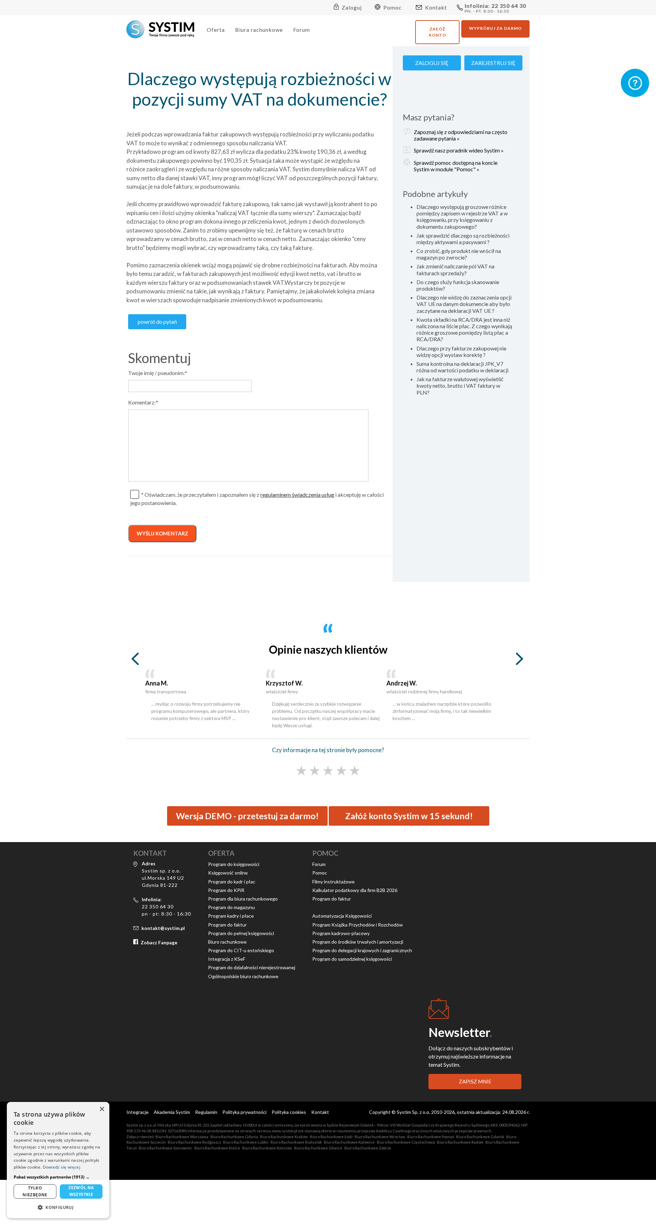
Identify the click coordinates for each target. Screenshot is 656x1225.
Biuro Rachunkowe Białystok (296, 1142)
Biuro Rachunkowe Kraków (284, 1136)
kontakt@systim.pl (163, 928)
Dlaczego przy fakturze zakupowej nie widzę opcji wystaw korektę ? (461, 351)
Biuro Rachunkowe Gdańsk (480, 1136)
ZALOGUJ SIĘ (432, 62)
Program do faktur (227, 925)
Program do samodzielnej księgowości (352, 959)
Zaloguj (351, 7)
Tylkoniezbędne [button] (35, 1191)
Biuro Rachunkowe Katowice (349, 1142)
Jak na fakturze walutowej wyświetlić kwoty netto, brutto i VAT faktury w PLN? (459, 385)
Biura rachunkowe (259, 29)
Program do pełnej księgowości (241, 933)
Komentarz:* (143, 402)
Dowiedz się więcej (61, 1167)
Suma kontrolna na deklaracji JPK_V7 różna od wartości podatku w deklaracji (462, 366)
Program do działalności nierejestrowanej (251, 967)
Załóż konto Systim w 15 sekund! (409, 816)
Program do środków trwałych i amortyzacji (357, 942)
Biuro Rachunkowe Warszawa (181, 1136)
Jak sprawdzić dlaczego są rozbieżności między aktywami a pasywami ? (462, 238)
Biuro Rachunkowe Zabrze (367, 1148)
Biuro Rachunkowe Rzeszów (267, 1148)
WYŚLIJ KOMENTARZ (162, 533)
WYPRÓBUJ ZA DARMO (495, 28)
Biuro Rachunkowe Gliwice (318, 1148)
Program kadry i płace (231, 916)
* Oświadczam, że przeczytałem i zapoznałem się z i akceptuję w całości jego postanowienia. (257, 498)
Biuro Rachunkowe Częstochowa (406, 1142)
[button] (58, 1177)
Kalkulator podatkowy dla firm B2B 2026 (354, 890)
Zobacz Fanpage (159, 942)
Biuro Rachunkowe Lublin (246, 1142)
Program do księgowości (233, 864)
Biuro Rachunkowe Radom (460, 1142)
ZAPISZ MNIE (475, 1081)
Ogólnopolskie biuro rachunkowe (243, 976)
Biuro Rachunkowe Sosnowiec (165, 1148)
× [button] (101, 1109)
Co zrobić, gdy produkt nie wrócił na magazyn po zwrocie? (458, 254)
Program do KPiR (226, 890)
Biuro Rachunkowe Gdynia (234, 1136)
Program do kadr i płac (231, 881)
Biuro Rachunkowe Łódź (331, 1136)
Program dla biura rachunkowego (243, 899)
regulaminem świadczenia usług (297, 494)
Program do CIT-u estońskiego (241, 950)
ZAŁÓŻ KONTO (437, 32)
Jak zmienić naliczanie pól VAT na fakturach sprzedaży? (455, 269)
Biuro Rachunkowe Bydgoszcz (194, 1142)
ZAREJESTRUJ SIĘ (493, 62)
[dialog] (58, 1160)
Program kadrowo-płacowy (341, 933)
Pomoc (392, 7)
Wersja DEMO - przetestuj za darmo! (247, 816)
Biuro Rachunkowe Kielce (217, 1148)
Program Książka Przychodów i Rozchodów (357, 925)
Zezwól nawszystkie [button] (81, 1191)
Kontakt (435, 7)
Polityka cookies (289, 1112)
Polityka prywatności (244, 1112)
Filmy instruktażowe (333, 881)
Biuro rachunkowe (227, 942)
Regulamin (206, 1112)
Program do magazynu (231, 907)
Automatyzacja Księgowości (342, 916)
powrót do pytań (157, 321)
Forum (301, 29)
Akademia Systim (172, 1112)
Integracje (137, 1112)
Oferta (216, 29)
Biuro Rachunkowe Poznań (430, 1136)
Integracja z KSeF (226, 959)
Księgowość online (228, 873)
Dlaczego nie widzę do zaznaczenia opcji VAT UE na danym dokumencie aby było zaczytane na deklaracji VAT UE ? (463, 304)
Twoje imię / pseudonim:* (157, 373)
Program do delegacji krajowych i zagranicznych (362, 950)
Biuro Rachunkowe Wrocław (380, 1136)
